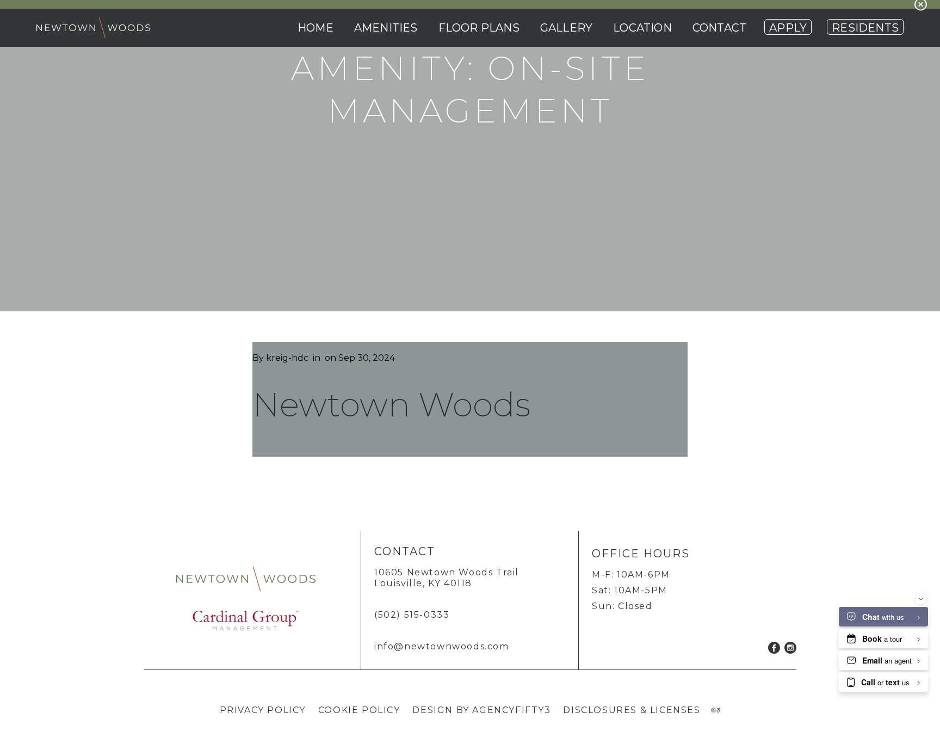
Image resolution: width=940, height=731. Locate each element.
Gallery (566, 27)
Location (642, 27)
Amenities (386, 27)
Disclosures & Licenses (631, 710)
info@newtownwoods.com (441, 646)
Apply (788, 27)
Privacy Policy (263, 710)
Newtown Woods (391, 404)
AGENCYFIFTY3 (511, 710)
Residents (865, 27)
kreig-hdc (287, 358)
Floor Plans (479, 27)
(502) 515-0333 (411, 615)
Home (315, 27)
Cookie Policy (359, 710)
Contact (719, 27)
